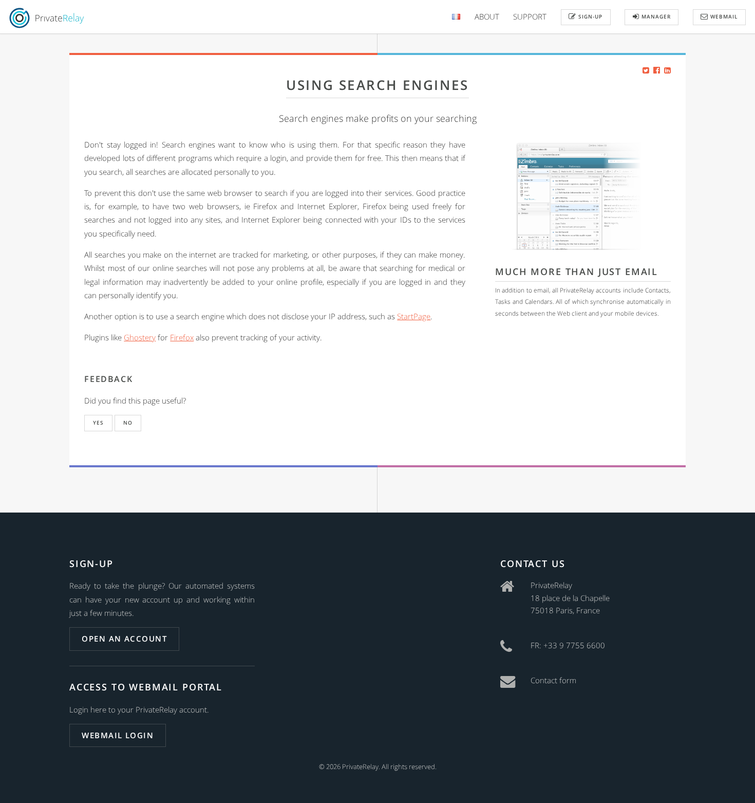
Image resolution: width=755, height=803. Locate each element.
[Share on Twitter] (646, 70)
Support (529, 16)
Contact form (553, 680)
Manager (655, 16)
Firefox (182, 337)
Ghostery (140, 337)
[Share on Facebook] (656, 70)
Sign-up (589, 16)
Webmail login (118, 735)
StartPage (413, 316)
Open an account (124, 638)
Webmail (723, 16)
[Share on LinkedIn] (667, 70)
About (487, 16)
